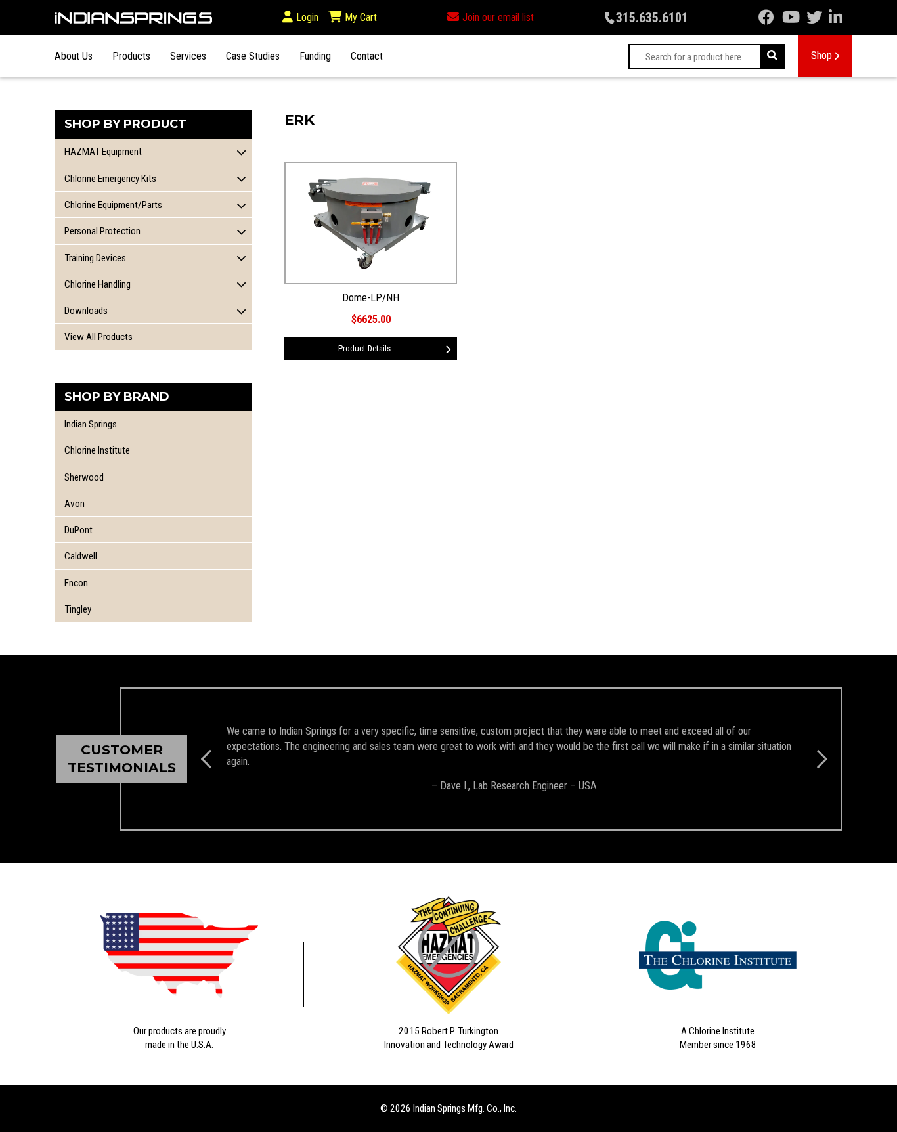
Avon (74, 504)
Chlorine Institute (97, 450)
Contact (367, 56)
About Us (74, 56)
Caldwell (80, 556)
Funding (315, 56)
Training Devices (95, 258)
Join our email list (498, 17)
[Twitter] (814, 18)
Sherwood (84, 477)
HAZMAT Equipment (103, 152)
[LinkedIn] (835, 18)
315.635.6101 (652, 18)
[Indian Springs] (133, 18)
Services (188, 56)
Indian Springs (90, 424)
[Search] (772, 56)
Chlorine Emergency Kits (110, 179)
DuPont (78, 530)
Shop (821, 55)
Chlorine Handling (97, 284)
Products (131, 56)
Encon (76, 583)
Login (307, 17)
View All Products (98, 337)
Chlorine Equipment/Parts (113, 205)
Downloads (86, 310)
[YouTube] (791, 18)
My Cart (359, 17)
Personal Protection (102, 231)
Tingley (77, 609)
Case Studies (253, 56)
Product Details (364, 348)
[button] (242, 152)
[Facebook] (766, 18)
